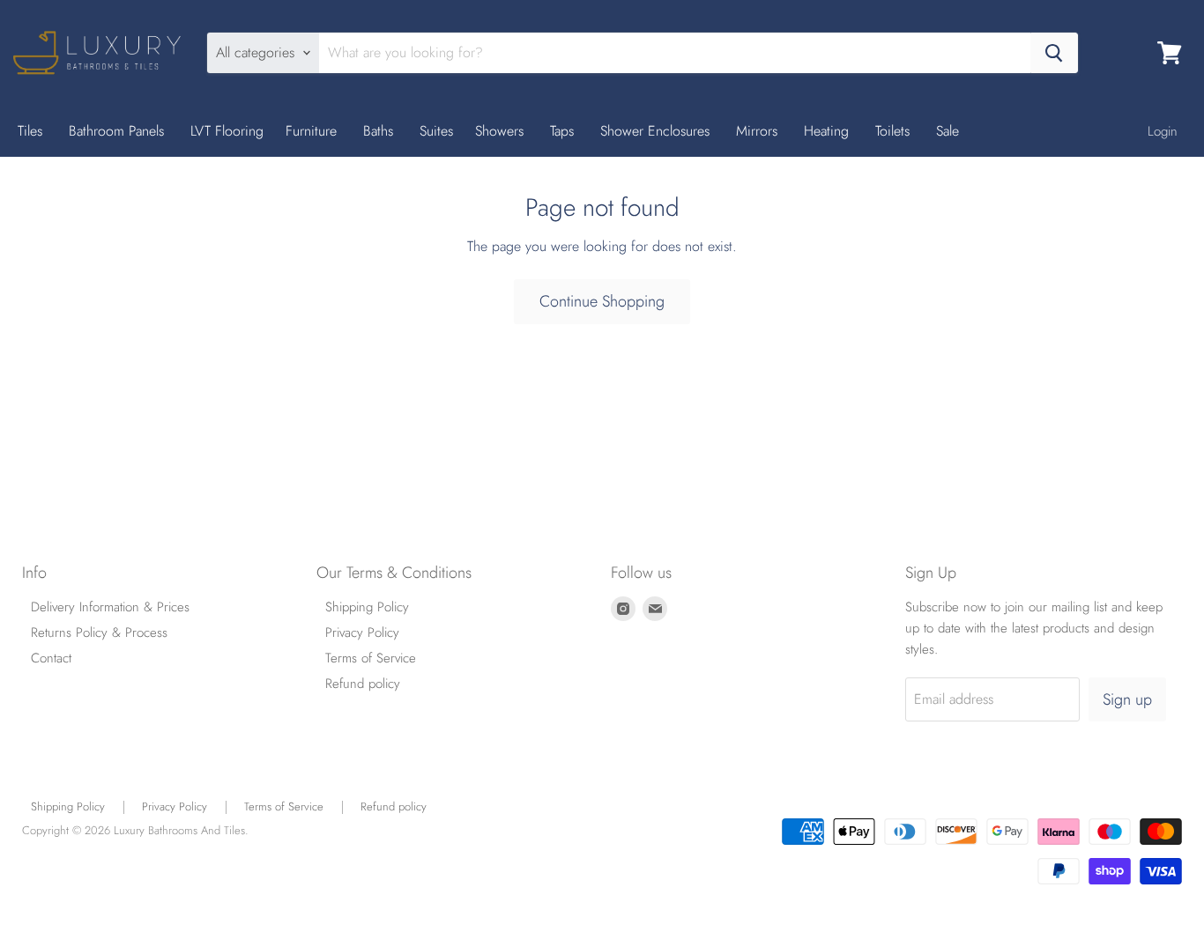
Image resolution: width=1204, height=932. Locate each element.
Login (1163, 131)
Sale (947, 131)
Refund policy (362, 683)
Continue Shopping (602, 301)
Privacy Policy (362, 632)
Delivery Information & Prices (110, 607)
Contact (51, 658)
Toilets (894, 131)
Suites (436, 131)
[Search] (1054, 53)
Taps (564, 131)
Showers (501, 131)
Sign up (1127, 699)
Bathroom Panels (118, 131)
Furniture (313, 131)
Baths (380, 131)
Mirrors (759, 131)
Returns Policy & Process (99, 632)
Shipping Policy (367, 607)
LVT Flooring (227, 131)
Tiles (32, 131)
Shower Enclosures (657, 131)
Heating (828, 131)
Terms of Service (370, 658)
